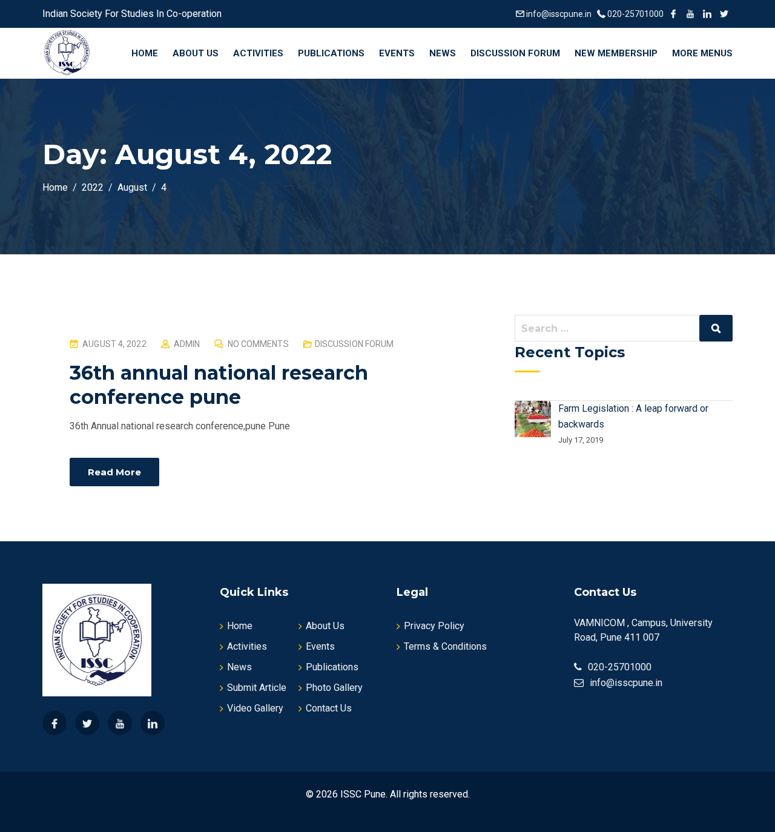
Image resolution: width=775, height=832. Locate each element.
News (442, 53)
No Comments (258, 344)
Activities (258, 53)
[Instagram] (152, 723)
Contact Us (329, 708)
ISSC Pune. (364, 794)
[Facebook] (54, 723)
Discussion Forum (515, 53)
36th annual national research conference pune (219, 385)
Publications (331, 53)
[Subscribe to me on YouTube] (690, 14)
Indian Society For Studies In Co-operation (133, 13)
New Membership (616, 53)
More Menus (702, 53)
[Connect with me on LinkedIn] (707, 14)
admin (187, 344)
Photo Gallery (334, 687)
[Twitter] (87, 723)
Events (397, 53)
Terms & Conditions (445, 646)
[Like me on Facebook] (673, 14)
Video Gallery (255, 708)
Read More (114, 472)
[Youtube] (120, 723)
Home (144, 53)
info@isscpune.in (559, 14)
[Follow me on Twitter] (724, 14)
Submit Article (256, 687)
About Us (196, 53)
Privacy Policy (434, 626)
